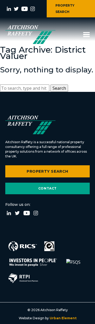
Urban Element (63, 318)
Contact (47, 188)
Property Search (47, 171)
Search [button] (59, 88)
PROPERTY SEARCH (64, 8)
